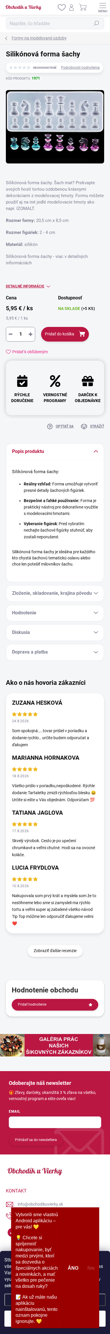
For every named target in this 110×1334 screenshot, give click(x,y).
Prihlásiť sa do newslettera (36, 1140)
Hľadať (96, 23)
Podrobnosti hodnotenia (80, 68)
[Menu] (102, 7)
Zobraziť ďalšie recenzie (55, 950)
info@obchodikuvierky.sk (40, 1204)
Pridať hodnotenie (32, 1004)
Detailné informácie (25, 286)
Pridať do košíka (59, 334)
